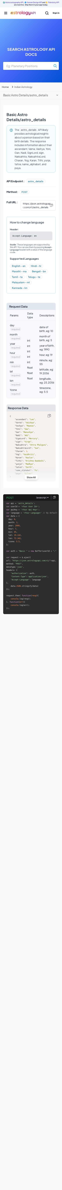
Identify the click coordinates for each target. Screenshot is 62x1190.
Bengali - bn (39, 271)
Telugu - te (34, 276)
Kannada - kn (19, 287)
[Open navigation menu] (6, 13)
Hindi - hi (36, 265)
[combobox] (31, 66)
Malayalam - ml (21, 282)
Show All (31, 477)
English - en (18, 265)
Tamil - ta (17, 276)
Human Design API (34, 2)
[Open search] (47, 13)
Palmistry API (53, 2)
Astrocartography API (14, 2)
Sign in (56, 13)
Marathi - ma (19, 271)
